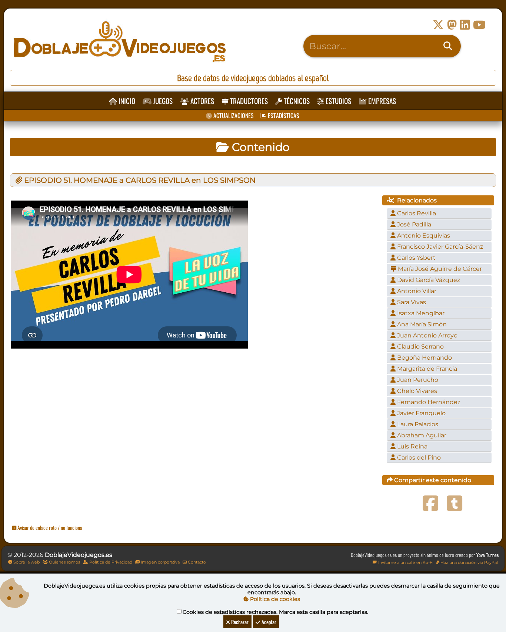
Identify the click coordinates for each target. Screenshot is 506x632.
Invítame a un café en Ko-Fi (405, 562)
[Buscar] (448, 46)
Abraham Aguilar (421, 435)
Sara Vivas (411, 302)
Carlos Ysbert (416, 257)
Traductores (248, 100)
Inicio (126, 100)
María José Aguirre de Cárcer (439, 268)
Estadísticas (282, 115)
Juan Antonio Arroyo (426, 335)
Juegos (162, 100)
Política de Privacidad (110, 562)
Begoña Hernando (424, 357)
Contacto (196, 562)
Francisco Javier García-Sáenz (439, 246)
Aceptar (268, 622)
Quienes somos (64, 562)
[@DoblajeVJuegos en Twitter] (438, 25)
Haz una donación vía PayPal (468, 562)
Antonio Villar (416, 291)
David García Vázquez (428, 279)
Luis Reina (411, 446)
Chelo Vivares (416, 390)
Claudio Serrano (420, 346)
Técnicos (296, 100)
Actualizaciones (233, 115)
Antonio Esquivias (423, 235)
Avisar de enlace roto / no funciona (49, 527)
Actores (201, 100)
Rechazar (239, 622)
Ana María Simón (421, 324)
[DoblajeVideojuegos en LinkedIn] (465, 25)
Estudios (337, 100)
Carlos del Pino (418, 457)
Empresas (381, 100)
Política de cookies (274, 599)
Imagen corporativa (160, 562)
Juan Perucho (417, 379)
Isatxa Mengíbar (420, 313)
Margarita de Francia (426, 368)
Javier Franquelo (421, 413)
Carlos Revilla (416, 213)
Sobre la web (26, 562)
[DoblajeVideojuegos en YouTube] (479, 25)
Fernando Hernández (428, 402)
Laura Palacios (417, 424)
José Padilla (413, 224)
